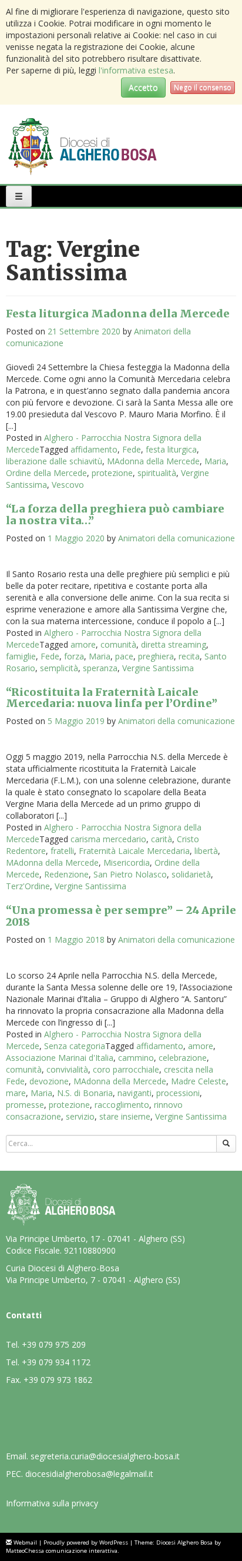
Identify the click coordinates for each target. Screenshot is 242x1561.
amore (83, 644)
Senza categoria (74, 1045)
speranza (100, 668)
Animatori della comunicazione (176, 538)
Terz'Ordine (28, 886)
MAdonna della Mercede (153, 461)
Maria (215, 461)
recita (189, 656)
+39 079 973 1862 (57, 1379)
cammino (136, 1057)
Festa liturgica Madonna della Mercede (118, 313)
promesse (25, 1104)
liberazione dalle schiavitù (54, 461)
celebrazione (183, 1057)
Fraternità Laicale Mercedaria (134, 850)
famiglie (21, 656)
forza (74, 656)
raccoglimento (122, 1104)
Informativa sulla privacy (52, 1503)
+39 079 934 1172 (56, 1362)
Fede (131, 449)
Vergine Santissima (158, 668)
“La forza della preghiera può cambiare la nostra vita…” (115, 514)
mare (16, 1092)
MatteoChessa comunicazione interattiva (61, 1551)
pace (124, 656)
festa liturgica (171, 449)
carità (161, 839)
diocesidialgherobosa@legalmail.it (89, 1473)
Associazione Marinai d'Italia (59, 1057)
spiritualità (156, 472)
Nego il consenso (202, 87)
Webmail (25, 1542)
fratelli (62, 850)
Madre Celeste (198, 1081)
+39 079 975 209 (54, 1344)
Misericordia (126, 862)
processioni (178, 1092)
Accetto (143, 87)
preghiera (156, 656)
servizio (80, 1116)
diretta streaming (173, 644)
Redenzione (66, 874)
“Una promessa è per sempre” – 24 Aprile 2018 (121, 916)
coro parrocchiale (126, 1069)
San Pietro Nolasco (130, 874)
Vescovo (68, 484)
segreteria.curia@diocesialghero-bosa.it (105, 1456)
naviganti (134, 1092)
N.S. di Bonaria (85, 1092)
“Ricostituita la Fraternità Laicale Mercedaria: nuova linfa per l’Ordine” (111, 698)
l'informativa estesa (136, 70)
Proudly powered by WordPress (85, 1542)
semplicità (59, 668)
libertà (206, 850)
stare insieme (124, 1116)
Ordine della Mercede (46, 472)
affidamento (93, 449)
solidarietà (191, 874)
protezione (112, 472)
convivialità (67, 1069)
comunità (118, 644)
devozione (49, 1081)
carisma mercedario (108, 839)
